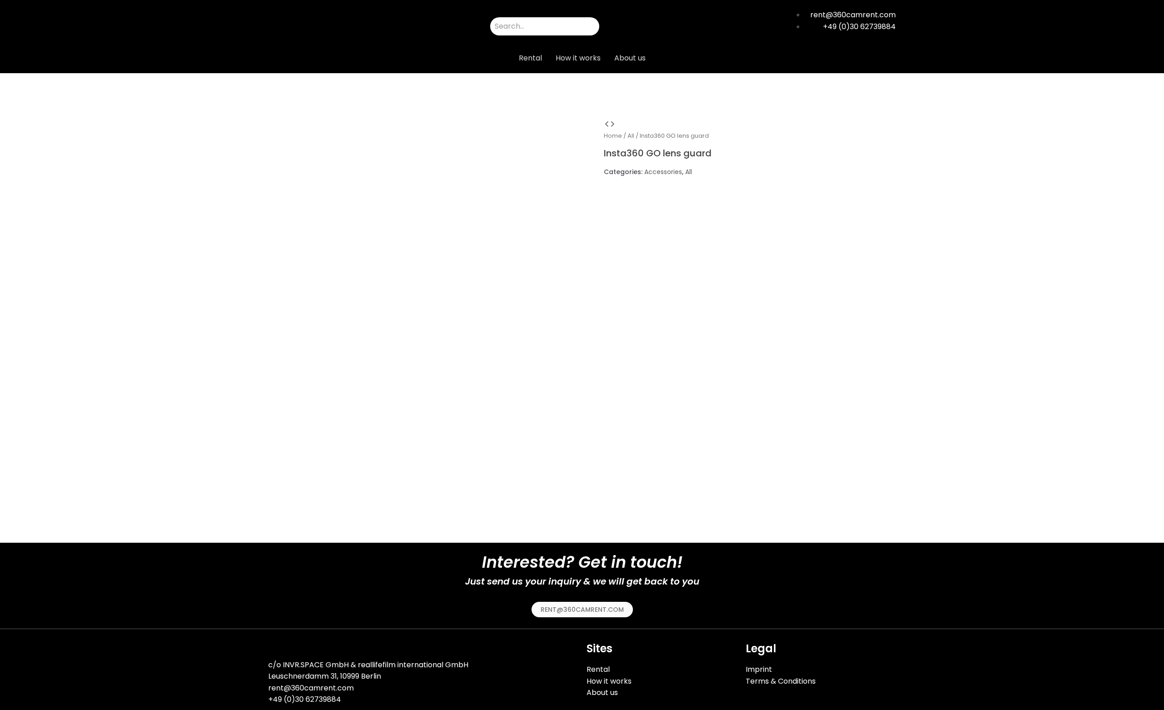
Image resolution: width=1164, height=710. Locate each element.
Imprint (759, 669)
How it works (578, 58)
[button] (582, 609)
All (630, 135)
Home (613, 135)
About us (630, 58)
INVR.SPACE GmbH (316, 665)
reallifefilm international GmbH (413, 665)
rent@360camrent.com (311, 688)
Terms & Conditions (781, 681)
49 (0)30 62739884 (307, 699)
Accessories (663, 171)
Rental (530, 58)
